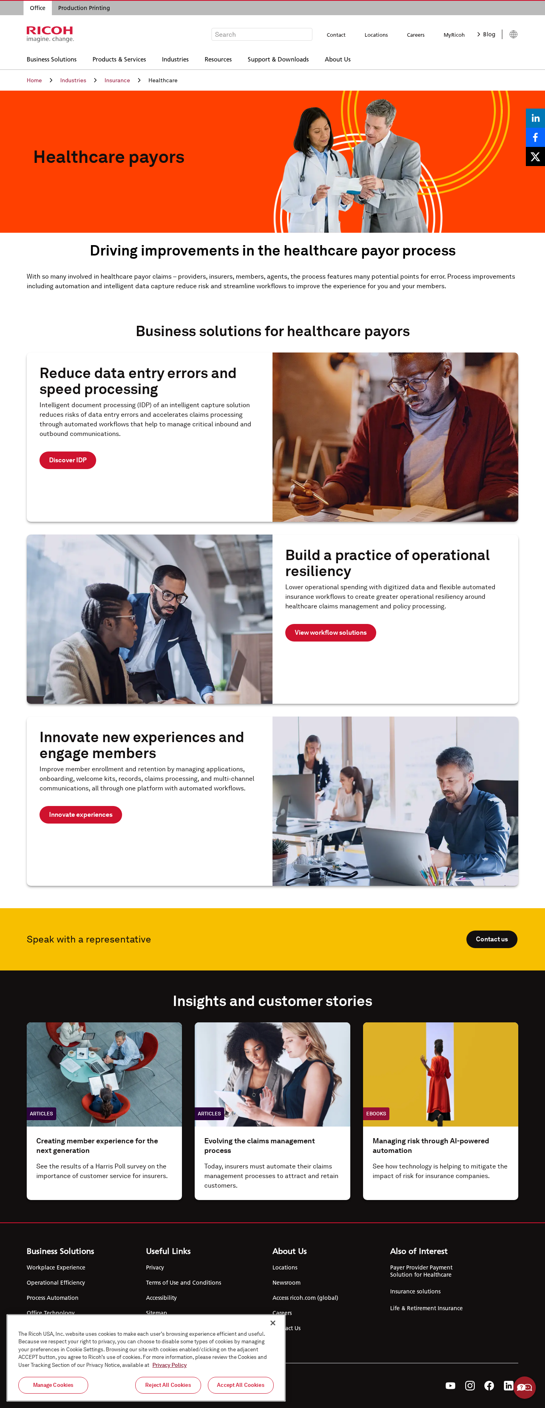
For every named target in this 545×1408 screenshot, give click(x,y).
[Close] (273, 1323)
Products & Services (119, 59)
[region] (146, 1358)
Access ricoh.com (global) (305, 1297)
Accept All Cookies (240, 1385)
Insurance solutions (415, 1291)
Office (37, 8)
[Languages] (510, 34)
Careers (416, 35)
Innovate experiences (81, 814)
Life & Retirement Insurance (426, 1308)
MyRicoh (454, 35)
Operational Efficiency (56, 1282)
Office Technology (51, 1313)
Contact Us (286, 1328)
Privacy (155, 1267)
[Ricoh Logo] (50, 34)
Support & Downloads (278, 59)
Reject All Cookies (168, 1385)
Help (524, 1387)
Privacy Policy (169, 1365)
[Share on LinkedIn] (535, 118)
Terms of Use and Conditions (183, 1282)
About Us (338, 59)
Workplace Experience (56, 1267)
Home (34, 80)
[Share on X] (535, 156)
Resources (218, 59)
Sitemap (156, 1313)
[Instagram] (470, 1385)
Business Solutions (52, 59)
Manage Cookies (53, 1385)
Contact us (492, 939)
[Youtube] (451, 1385)
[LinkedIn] (508, 1385)
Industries (175, 59)
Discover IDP (68, 460)
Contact (336, 35)
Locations (376, 35)
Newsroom (286, 1282)
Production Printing (84, 8)
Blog (489, 34)
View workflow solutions (331, 632)
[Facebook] (489, 1385)
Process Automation (53, 1297)
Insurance (117, 80)
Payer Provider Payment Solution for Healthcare (421, 1271)
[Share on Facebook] (535, 137)
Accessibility (161, 1297)
